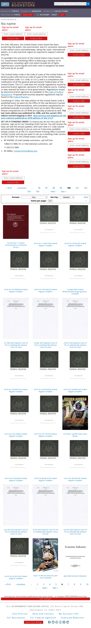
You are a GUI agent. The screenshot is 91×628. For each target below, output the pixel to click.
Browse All (10, 11)
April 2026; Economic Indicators (75, 576)
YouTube (60, 622)
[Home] (19, 5)
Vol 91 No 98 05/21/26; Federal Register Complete (45, 479)
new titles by (16, 15)
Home (3, 19)
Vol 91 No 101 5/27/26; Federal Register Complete (45, 435)
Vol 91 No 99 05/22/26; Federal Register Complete (75, 479)
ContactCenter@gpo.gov (25, 151)
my (43, 15)
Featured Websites (72, 617)
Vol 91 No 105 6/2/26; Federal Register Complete (75, 244)
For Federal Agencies (43, 617)
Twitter (53, 622)
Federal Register (21, 97)
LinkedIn (67, 622)
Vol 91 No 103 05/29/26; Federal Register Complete (45, 390)
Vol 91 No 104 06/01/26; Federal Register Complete (16, 390)
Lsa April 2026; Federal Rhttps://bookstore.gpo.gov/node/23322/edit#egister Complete (75, 291)
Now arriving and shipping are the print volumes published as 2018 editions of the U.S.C (33, 116)
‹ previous (21, 188)
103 (29, 191)
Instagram (56, 622)
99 (61, 188)
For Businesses (16, 617)
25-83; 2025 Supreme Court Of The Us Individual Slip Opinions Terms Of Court (45, 532)
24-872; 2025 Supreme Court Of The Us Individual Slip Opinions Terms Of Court (75, 345)
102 (85, 188)
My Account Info (69, 613)
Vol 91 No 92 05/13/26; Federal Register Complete (16, 577)
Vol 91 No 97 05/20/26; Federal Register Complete (16, 479)
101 (77, 188)
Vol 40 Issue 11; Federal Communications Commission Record (16, 245)
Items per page (38, 200)
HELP (54, 15)
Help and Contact (43, 613)
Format (16, 197)
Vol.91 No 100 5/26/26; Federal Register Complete (45, 290)
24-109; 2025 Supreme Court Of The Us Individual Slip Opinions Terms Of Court (75, 532)
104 (37, 191)
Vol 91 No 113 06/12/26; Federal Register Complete (45, 244)
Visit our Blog (34, 622)
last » (63, 191)
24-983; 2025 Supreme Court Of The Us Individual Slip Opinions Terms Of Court (45, 345)
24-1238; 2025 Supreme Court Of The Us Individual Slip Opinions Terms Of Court (16, 532)
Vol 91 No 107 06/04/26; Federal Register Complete (16, 290)
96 (39, 188)
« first (9, 188)
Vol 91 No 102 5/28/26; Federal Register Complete (16, 435)
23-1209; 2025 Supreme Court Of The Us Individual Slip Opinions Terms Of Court (16, 345)
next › (53, 191)
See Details (45, 599)
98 (54, 188)
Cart (62, 15)
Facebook (49, 622)
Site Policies (20, 613)
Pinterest (64, 622)
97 (46, 188)
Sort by (54, 197)
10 (87, 584)
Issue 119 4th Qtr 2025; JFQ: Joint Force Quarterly (45, 577)
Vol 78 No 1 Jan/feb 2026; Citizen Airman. (75, 435)
